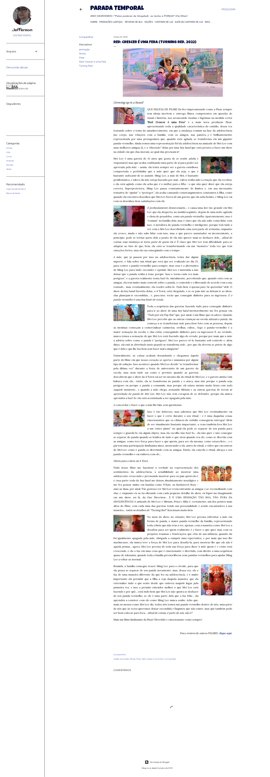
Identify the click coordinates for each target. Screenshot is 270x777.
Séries (8, 169)
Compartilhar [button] (86, 37)
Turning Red (85, 65)
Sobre (94, 22)
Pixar (81, 57)
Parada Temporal (117, 9)
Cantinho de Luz (164, 22)
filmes (82, 53)
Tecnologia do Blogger (160, 762)
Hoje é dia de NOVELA (16, 189)
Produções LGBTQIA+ (111, 22)
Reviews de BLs (133, 22)
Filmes (9, 148)
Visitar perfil (22, 35)
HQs (8, 152)
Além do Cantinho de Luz (189, 22)
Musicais (10, 160)
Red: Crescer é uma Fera (92, 61)
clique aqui (225, 633)
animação (84, 49)
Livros (9, 156)
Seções (148, 22)
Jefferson (22, 29)
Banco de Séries (13, 193)
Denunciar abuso (17, 67)
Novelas (9, 165)
